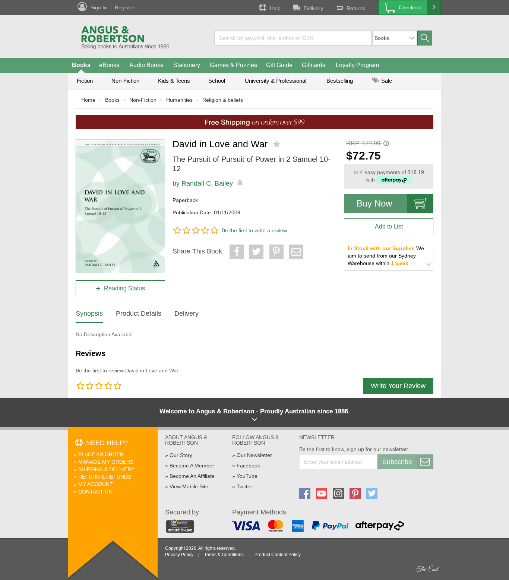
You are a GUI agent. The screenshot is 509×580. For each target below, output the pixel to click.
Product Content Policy (278, 554)
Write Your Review (398, 386)
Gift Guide (279, 65)
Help (275, 8)
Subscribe (397, 462)
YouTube (247, 476)
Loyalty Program (357, 65)
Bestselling (339, 81)
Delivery (313, 8)
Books (81, 65)
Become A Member (192, 466)
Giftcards (313, 65)
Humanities (179, 100)
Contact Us (95, 492)
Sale (386, 81)
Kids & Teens (174, 81)
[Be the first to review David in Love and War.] (277, 144)
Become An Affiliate (192, 476)
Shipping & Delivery (106, 469)
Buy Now (374, 203)
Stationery (186, 65)
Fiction (85, 81)
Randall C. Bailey (207, 183)
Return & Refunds (104, 477)
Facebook (248, 466)
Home (88, 100)
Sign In (99, 7)
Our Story (181, 455)
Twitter (244, 486)
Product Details (138, 313)
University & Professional (275, 81)
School (216, 81)
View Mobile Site (189, 486)
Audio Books (146, 65)
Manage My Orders (105, 462)
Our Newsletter (254, 455)
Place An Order (100, 454)
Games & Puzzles (233, 65)
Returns (356, 8)
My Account (95, 484)
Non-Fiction (125, 81)
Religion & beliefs (222, 100)
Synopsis (89, 313)
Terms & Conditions (224, 554)
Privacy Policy (179, 554)
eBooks (109, 65)
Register (125, 7)
